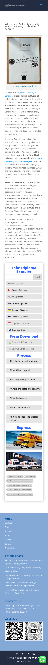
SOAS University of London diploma (20, 489)
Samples (9, 539)
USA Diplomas (17, 283)
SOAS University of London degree (19, 485)
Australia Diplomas (19, 303)
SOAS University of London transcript (20, 494)
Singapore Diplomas (20, 323)
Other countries (18, 330)
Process (8, 531)
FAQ (7, 535)
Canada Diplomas (19, 290)
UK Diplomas (17, 296)
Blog (7, 527)
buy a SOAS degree (15, 476)
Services (9, 543)
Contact (8, 522)
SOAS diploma (30, 476)
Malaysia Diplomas (19, 316)
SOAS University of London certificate (20, 480)
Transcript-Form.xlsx (21, 342)
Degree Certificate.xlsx (22, 348)
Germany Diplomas (19, 310)
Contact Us (10, 548)
